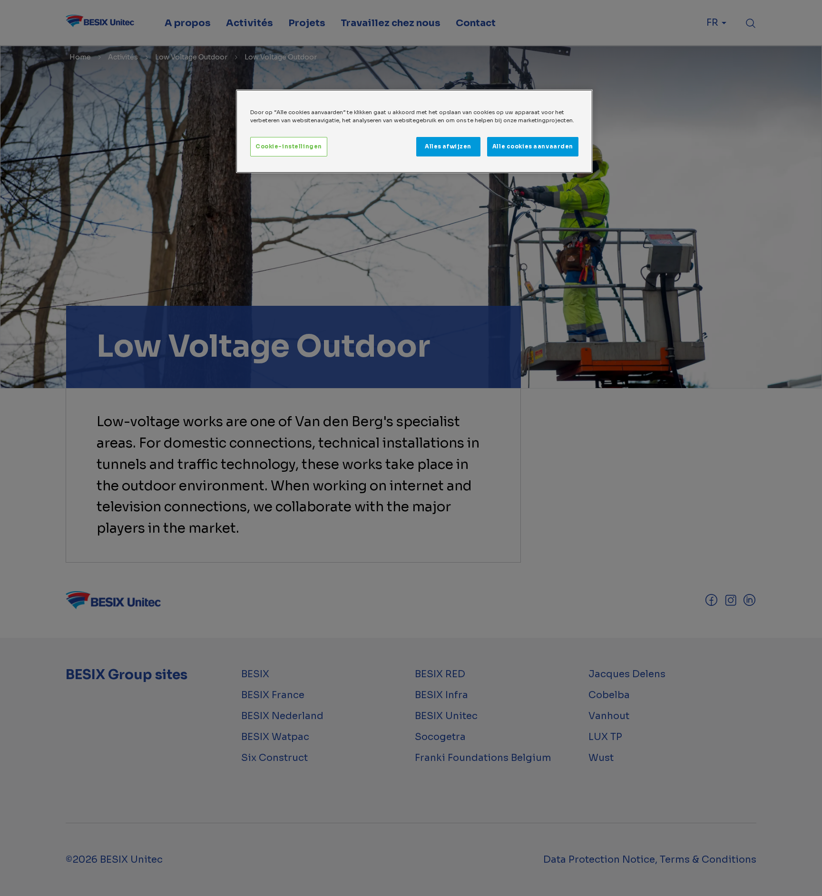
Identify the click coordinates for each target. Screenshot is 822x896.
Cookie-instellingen (288, 146)
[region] (414, 131)
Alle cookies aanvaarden (532, 146)
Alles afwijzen (448, 146)
